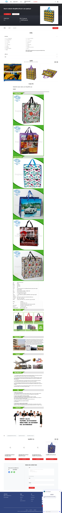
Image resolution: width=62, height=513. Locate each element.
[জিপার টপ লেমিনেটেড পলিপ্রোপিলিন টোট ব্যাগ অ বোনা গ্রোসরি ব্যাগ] (51, 447)
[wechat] (14, 472)
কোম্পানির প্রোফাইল (22, 495)
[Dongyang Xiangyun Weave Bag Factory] (6, 1)
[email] (9, 472)
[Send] (59, 512)
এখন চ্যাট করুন (7, 14)
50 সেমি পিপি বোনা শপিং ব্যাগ (30, 435)
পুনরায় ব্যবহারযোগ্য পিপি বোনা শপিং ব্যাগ (12, 435)
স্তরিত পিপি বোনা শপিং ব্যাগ (22, 435)
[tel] (17, 472)
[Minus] (59, 491)
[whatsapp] (11, 472)
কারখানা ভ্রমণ (21, 497)
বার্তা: (29, 467)
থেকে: (29, 478)
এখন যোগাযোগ (31, 487)
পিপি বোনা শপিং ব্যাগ (33, 497)
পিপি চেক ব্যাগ (32, 499)
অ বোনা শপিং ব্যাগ (32, 495)
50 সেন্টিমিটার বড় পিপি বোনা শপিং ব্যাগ (51, 454)
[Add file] (44, 512)
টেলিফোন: (30, 482)
